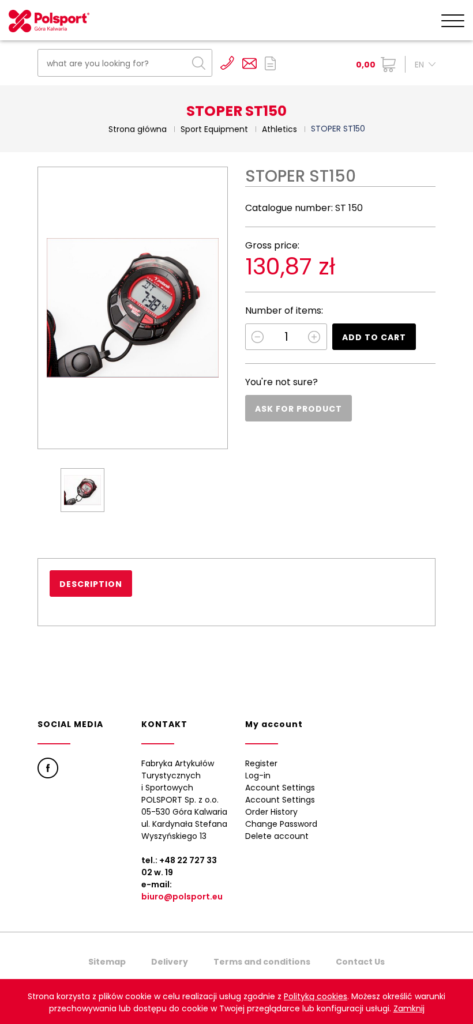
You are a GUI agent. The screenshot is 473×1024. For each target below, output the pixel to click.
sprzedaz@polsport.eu (249, 63)
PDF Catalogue (270, 63)
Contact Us (360, 961)
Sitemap (107, 961)
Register (261, 763)
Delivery (169, 961)
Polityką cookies (315, 996)
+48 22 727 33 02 (227, 63)
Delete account (277, 836)
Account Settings (280, 787)
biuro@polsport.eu (182, 896)
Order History (271, 812)
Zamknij (409, 1008)
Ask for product (298, 409)
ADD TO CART (374, 337)
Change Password (281, 824)
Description (90, 584)
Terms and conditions (261, 961)
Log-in (258, 775)
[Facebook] (47, 768)
